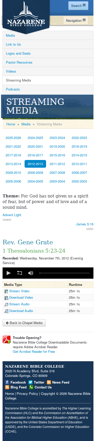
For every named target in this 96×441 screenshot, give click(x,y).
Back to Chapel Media (25, 322)
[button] (8, 273)
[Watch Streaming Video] (6, 290)
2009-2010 (13, 172)
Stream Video (19, 290)
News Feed (60, 382)
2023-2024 (57, 137)
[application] (48, 273)
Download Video (21, 297)
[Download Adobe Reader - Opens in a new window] (7, 339)
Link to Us (13, 44)
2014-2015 (79, 155)
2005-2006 (13, 181)
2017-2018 (13, 155)
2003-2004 (57, 181)
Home (10, 124)
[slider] (64, 273)
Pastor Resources (19, 62)
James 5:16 (84, 224)
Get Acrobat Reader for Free (34, 351)
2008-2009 (35, 172)
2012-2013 (35, 163)
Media (10, 35)
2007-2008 (57, 172)
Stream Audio (19, 304)
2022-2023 (79, 137)
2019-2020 (57, 146)
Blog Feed (18, 387)
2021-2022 (13, 146)
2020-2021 (35, 146)
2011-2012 (57, 163)
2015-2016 (57, 155)
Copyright (48, 393)
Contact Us (43, 387)
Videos (11, 71)
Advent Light (12, 214)
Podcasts (13, 89)
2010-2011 (79, 163)
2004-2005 (35, 181)
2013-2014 (13, 163)
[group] (30, 273)
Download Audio (21, 310)
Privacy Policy (27, 393)
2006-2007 (79, 172)
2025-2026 (13, 137)
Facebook (18, 382)
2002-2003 (79, 181)
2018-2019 (79, 146)
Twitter (39, 382)
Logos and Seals (18, 53)
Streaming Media (18, 80)
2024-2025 (35, 137)
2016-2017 (35, 155)
